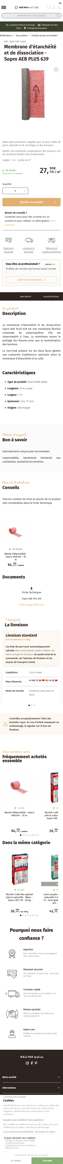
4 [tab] (28, 835)
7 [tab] (35, 835)
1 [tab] (29, 705)
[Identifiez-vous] (54, 7)
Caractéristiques (51, 296)
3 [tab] (34, 705)
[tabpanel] (31, 667)
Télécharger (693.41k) (31, 604)
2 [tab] (31, 705)
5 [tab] (30, 835)
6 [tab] (32, 835)
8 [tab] (37, 835)
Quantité (6, 184)
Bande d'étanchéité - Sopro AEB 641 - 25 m (16, 556)
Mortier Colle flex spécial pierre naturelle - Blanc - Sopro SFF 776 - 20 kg (19, 897)
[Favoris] (48, 7)
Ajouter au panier (31, 202)
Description (25, 296)
